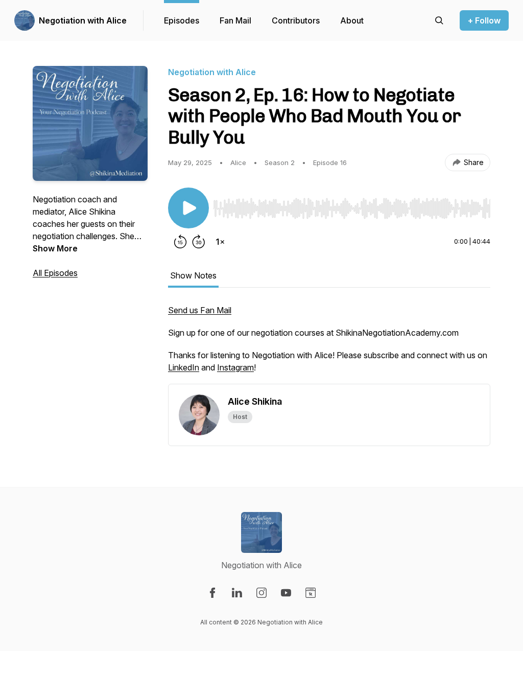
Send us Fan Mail (199, 310)
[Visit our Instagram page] (261, 593)
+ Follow (484, 20)
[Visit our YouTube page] (286, 593)
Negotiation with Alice (83, 20)
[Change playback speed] (220, 242)
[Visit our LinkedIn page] (237, 593)
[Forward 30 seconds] (199, 242)
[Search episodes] (439, 20)
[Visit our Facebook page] (212, 593)
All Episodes (55, 273)
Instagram (235, 367)
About (352, 20)
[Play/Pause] (188, 208)
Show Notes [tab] (193, 275)
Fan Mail (235, 20)
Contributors (296, 20)
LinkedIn (183, 367)
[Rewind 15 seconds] (180, 242)
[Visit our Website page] (310, 593)
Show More (55, 248)
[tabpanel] (329, 344)
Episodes (181, 20)
